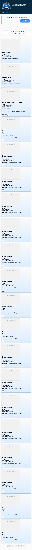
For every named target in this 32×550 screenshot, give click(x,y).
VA (7, 56)
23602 (11, 135)
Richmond (4, 56)
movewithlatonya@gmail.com (14, 83)
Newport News (5, 135)
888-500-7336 (11, 110)
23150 (10, 81)
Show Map (4, 114)
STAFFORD (4, 108)
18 (19, 545)
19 (21, 545)
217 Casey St (5, 81)
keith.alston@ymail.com (13, 58)
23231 (9, 56)
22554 (9, 108)
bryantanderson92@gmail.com (14, 137)
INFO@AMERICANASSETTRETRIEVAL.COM (16, 112)
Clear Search (25, 20)
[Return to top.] (3, 61)
